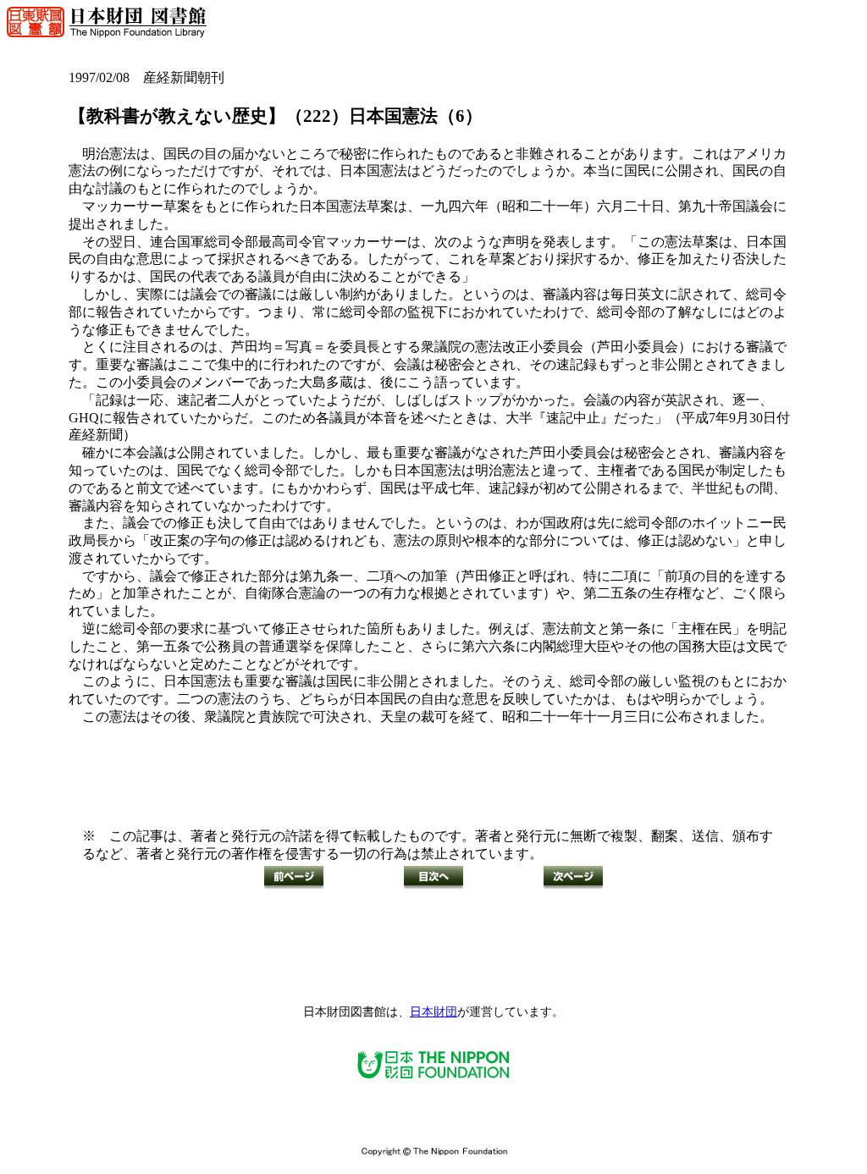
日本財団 (433, 1012)
